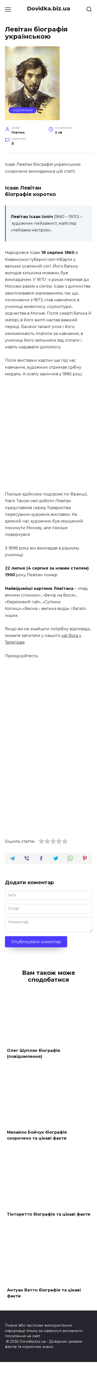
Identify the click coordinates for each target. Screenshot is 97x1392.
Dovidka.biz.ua (48, 8)
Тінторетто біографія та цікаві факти (48, 1214)
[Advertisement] (48, 434)
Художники (23, 110)
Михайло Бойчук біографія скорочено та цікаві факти (37, 1135)
